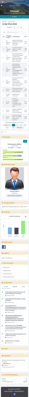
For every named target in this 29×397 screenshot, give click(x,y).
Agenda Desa (7, 270)
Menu (15, 17)
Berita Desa (6, 267)
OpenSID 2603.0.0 (19, 391)
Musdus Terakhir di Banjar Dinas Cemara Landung (17, 110)
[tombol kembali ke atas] (25, 393)
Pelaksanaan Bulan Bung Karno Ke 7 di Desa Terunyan (17, 90)
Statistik (7, 212)
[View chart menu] (25, 216)
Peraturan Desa (7, 273)
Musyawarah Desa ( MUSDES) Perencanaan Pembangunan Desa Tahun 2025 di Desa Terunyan (17, 81)
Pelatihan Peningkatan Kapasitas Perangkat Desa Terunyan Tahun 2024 (16, 102)
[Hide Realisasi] (18, 147)
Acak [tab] (23, 286)
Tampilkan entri (14, 27)
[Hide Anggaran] (11, 147)
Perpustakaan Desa (8, 277)
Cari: (4, 32)
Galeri (6, 349)
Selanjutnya (20, 127)
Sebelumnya (7, 125)
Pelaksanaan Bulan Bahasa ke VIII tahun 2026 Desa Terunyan (17, 42)
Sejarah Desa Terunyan (15, 95)
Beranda (4, 21)
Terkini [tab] (6, 286)
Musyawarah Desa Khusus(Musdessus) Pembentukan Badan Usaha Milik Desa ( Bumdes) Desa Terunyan (17, 57)
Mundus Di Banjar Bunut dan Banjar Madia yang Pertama (17, 117)
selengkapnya (6, 362)
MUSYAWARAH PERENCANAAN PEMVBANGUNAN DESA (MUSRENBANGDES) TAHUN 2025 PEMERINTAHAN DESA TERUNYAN (17, 69)
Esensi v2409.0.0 (8, 391)
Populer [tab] (15, 286)
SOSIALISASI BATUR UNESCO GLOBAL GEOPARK (17, 49)
